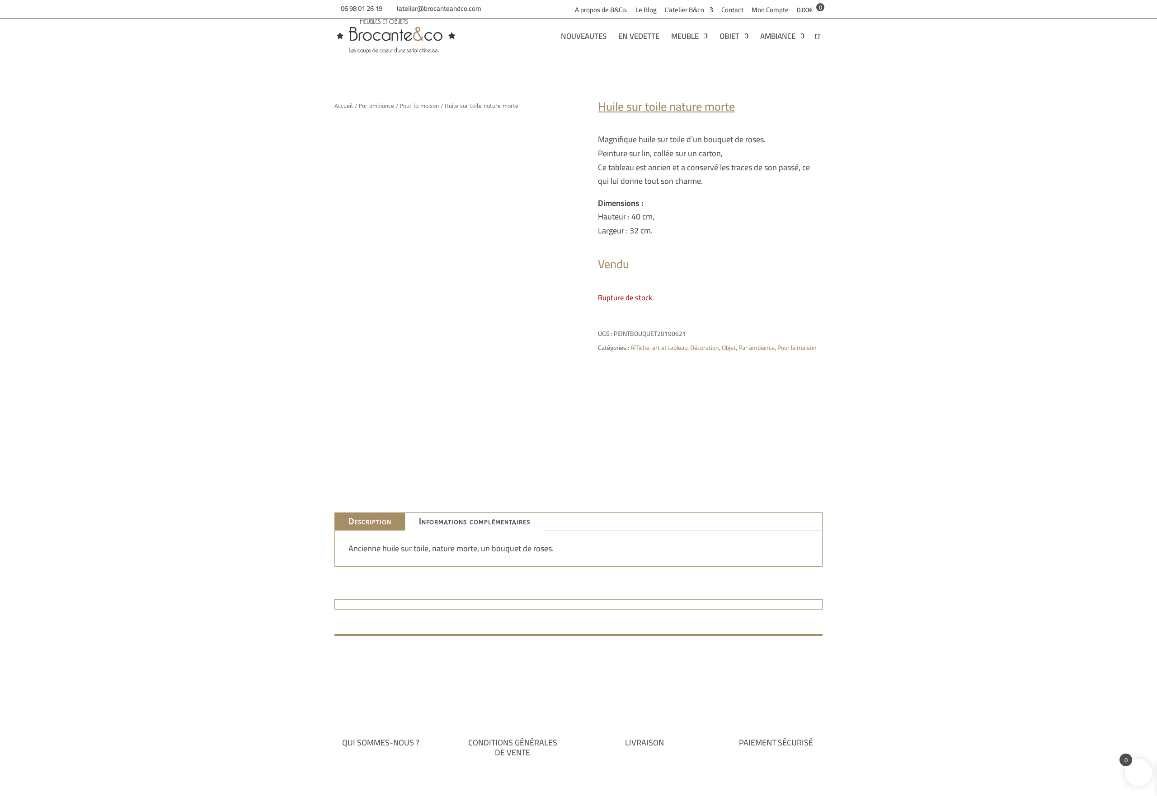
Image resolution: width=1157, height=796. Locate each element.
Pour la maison (419, 106)
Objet (729, 348)
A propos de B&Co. (601, 11)
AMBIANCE (777, 38)
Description (369, 521)
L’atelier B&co (684, 11)
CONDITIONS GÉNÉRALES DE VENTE (512, 747)
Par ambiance (376, 106)
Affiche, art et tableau (658, 348)
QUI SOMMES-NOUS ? (380, 742)
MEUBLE (685, 38)
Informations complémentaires (474, 521)
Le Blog (646, 11)
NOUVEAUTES (584, 38)
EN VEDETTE (638, 38)
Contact (732, 11)
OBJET (729, 38)
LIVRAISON (644, 742)
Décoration (704, 348)
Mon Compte (770, 11)
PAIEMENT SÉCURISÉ (776, 742)
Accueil (343, 106)
